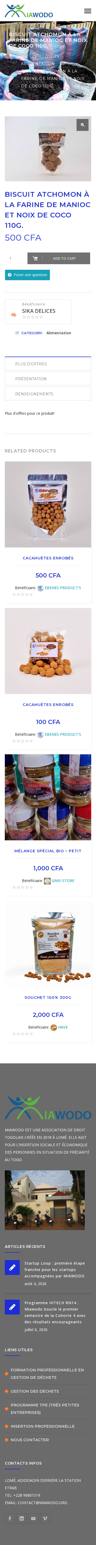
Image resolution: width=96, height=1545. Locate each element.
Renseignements (34, 394)
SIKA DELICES (38, 310)
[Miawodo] (29, 10)
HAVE (63, 1027)
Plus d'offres (31, 364)
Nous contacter (30, 1439)
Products (47, 56)
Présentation (31, 378)
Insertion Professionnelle (43, 1426)
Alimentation (38, 63)
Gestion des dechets (35, 1391)
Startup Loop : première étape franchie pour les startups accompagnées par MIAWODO (55, 1269)
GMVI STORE (63, 880)
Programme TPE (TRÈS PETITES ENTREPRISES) (45, 1409)
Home (21, 56)
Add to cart (64, 258)
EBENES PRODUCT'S (63, 587)
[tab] (48, 363)
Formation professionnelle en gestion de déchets (47, 1374)
